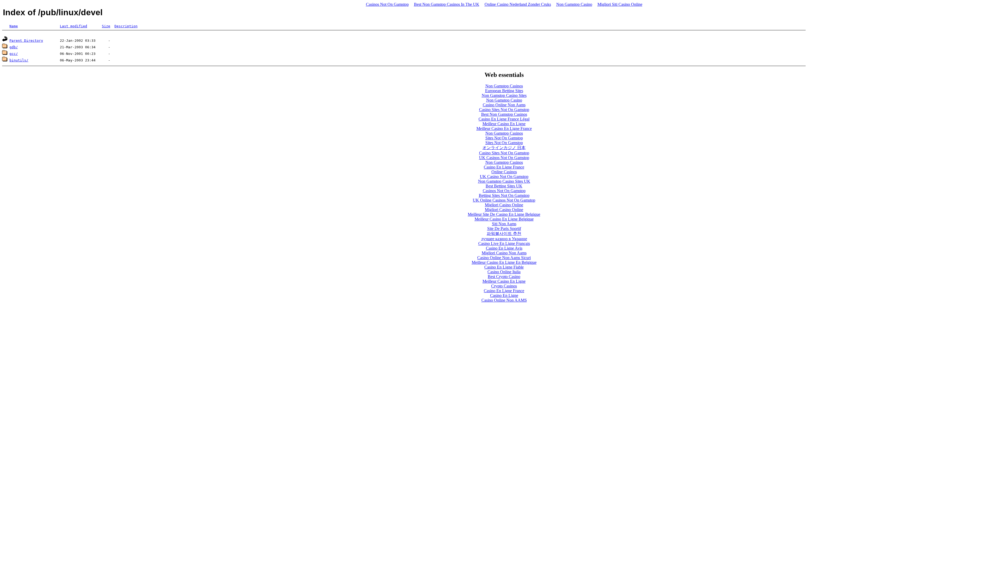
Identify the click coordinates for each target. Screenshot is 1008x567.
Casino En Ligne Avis (504, 248)
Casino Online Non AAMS (504, 300)
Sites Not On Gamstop (504, 138)
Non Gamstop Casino (574, 4)
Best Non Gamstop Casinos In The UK (446, 4)
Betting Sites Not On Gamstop (504, 195)
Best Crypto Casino (504, 276)
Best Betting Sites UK (504, 186)
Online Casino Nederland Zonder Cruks (518, 4)
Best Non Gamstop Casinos (504, 114)
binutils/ (18, 60)
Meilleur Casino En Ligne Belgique (504, 219)
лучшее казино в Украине (504, 239)
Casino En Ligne (504, 295)
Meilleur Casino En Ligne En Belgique (504, 262)
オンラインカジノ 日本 (504, 147)
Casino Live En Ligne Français (504, 243)
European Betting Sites (504, 90)
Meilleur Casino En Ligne (504, 124)
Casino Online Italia (504, 272)
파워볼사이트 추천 (504, 233)
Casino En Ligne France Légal (504, 119)
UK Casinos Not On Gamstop (504, 157)
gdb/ (13, 47)
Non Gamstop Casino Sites (504, 95)
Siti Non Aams (504, 224)
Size (106, 26)
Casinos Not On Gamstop (387, 4)
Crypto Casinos (504, 286)
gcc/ (13, 54)
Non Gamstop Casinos (504, 86)
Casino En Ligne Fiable (504, 267)
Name (13, 26)
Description (126, 26)
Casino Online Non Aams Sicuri (504, 257)
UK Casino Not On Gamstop (504, 176)
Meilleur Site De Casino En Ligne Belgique (504, 214)
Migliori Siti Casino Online (619, 4)
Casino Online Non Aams (504, 105)
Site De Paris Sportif (504, 228)
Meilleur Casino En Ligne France (504, 128)
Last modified (73, 26)
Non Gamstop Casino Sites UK (504, 181)
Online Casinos (504, 172)
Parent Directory (26, 41)
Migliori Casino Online (504, 205)
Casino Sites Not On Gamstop (504, 109)
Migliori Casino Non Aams (504, 253)
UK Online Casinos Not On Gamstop (504, 200)
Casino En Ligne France (504, 167)
